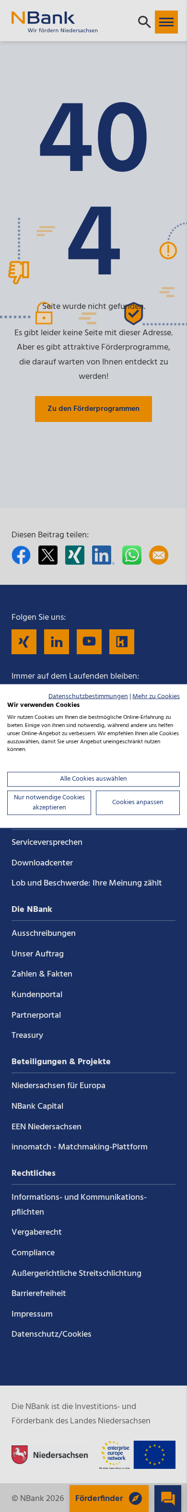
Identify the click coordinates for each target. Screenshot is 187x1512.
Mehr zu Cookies (156, 696)
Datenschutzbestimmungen (88, 696)
